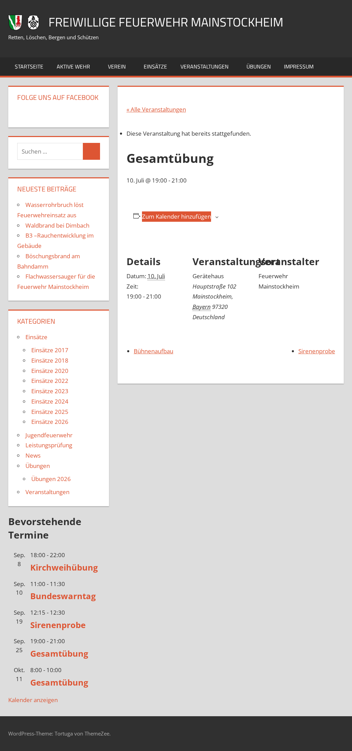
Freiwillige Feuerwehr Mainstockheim (165, 21)
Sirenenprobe (316, 351)
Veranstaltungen (204, 66)
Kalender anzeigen (33, 700)
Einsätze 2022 (49, 381)
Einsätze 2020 (49, 371)
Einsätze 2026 (49, 422)
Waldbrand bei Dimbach (57, 225)
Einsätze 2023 (49, 391)
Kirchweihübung (64, 567)
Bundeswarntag (63, 596)
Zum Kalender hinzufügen (176, 216)
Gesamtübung (59, 653)
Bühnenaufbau (153, 351)
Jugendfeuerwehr (49, 435)
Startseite (29, 66)
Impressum (299, 66)
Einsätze (155, 66)
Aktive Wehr (73, 66)
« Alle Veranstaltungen (156, 109)
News (33, 455)
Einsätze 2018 (49, 360)
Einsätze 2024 (49, 401)
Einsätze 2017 (49, 350)
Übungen (258, 66)
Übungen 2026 (51, 479)
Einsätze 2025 (49, 412)
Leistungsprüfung (48, 445)
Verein (117, 66)
